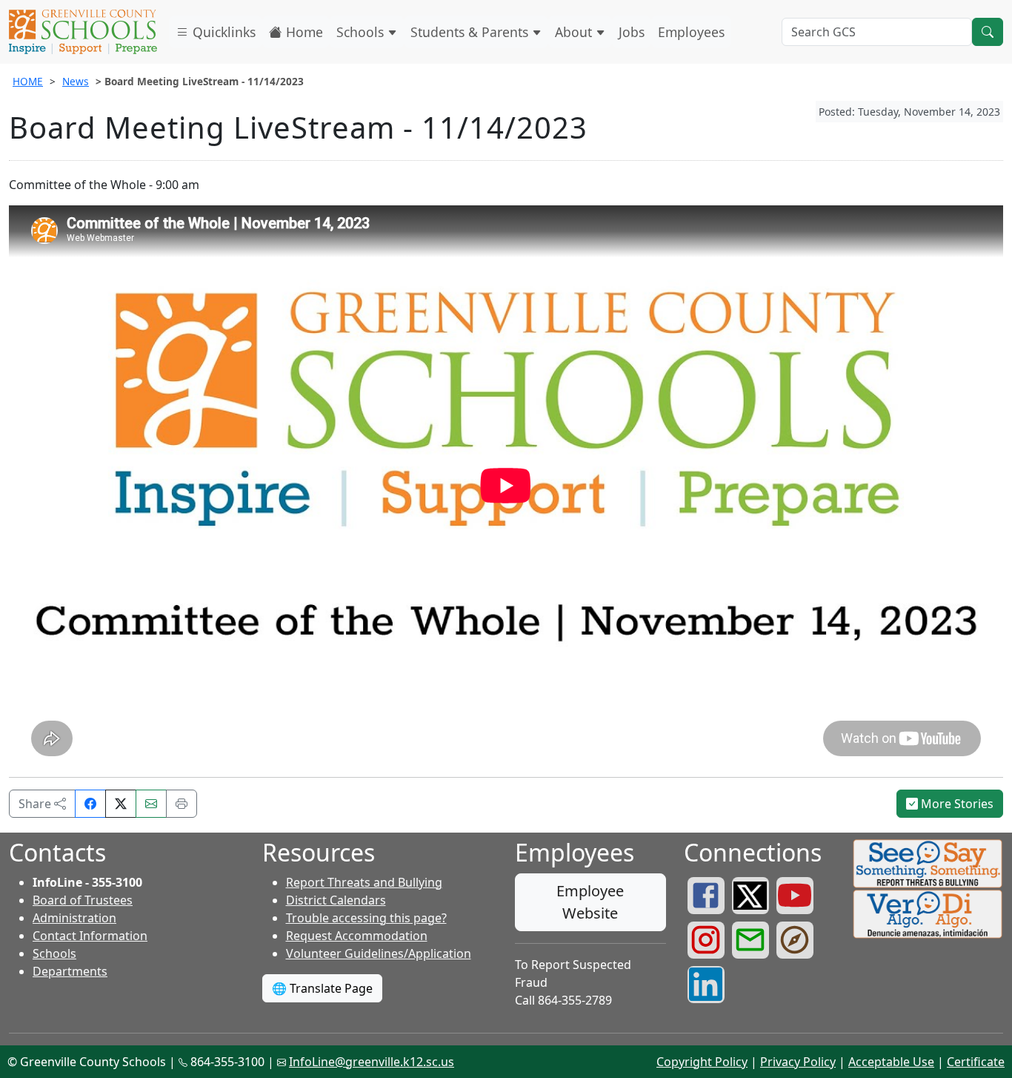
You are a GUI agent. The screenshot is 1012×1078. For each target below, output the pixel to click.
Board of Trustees (83, 900)
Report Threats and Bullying (364, 882)
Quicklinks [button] (222, 32)
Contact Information (90, 935)
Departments (70, 971)
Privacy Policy (798, 1062)
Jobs (632, 32)
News (75, 81)
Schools (361, 32)
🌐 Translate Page (322, 988)
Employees (691, 32)
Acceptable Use (891, 1062)
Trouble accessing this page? (366, 918)
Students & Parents (471, 32)
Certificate (976, 1062)
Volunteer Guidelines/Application (378, 953)
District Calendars (336, 900)
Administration (74, 918)
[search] (987, 32)
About (575, 32)
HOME (28, 81)
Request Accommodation (356, 935)
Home (302, 32)
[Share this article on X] (120, 804)
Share (36, 804)
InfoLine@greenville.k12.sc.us (371, 1062)
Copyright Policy (702, 1062)
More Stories (955, 804)
